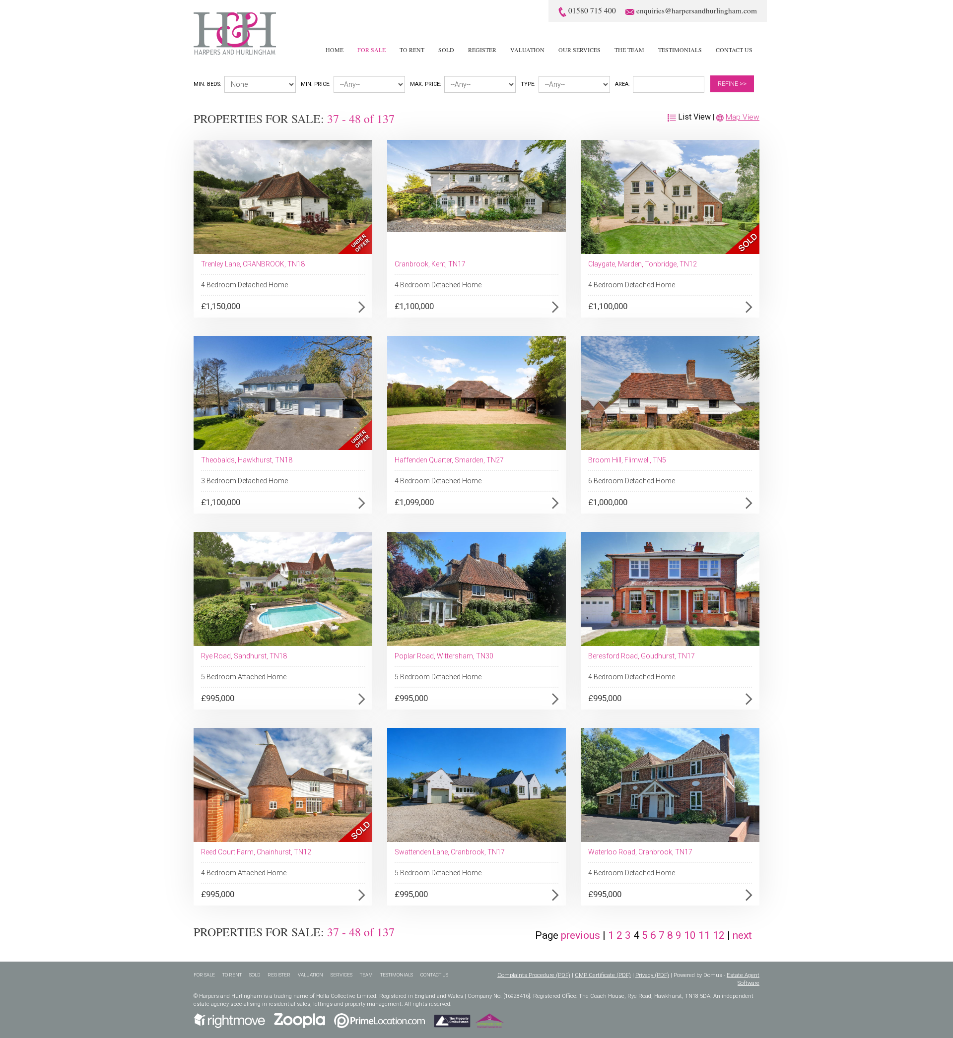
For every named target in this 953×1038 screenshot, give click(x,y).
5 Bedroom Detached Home (438, 677)
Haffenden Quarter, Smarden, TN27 (449, 460)
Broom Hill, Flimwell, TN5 (627, 460)
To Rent (412, 50)
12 (720, 935)
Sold (446, 50)
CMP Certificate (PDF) (603, 975)
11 (705, 935)
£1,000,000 (607, 502)
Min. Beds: (207, 84)
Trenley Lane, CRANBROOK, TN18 (253, 264)
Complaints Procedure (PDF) (533, 975)
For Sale (371, 50)
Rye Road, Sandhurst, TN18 (244, 656)
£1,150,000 (220, 306)
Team (366, 974)
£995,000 (217, 698)
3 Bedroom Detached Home (244, 481)
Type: (528, 84)
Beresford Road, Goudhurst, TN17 (641, 656)
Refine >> (732, 83)
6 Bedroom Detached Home (631, 481)
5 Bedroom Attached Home (243, 677)
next (742, 935)
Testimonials (680, 50)
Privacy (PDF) (652, 975)
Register (482, 50)
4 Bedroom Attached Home (243, 873)
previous (580, 935)
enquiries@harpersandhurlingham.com (696, 10)
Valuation (527, 50)
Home (334, 50)
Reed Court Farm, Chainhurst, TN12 (256, 852)
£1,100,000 (414, 306)
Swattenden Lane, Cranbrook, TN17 (450, 852)
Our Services (579, 50)
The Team (629, 50)
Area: (622, 84)
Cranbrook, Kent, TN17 (430, 264)
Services (341, 974)
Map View (742, 117)
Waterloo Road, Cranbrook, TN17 (640, 852)
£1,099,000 (414, 502)
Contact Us (734, 50)
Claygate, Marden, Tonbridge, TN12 (642, 264)
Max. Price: (425, 84)
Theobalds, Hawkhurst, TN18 (246, 460)
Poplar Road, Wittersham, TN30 (444, 656)
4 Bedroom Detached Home (244, 285)
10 (691, 935)
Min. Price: (316, 84)
